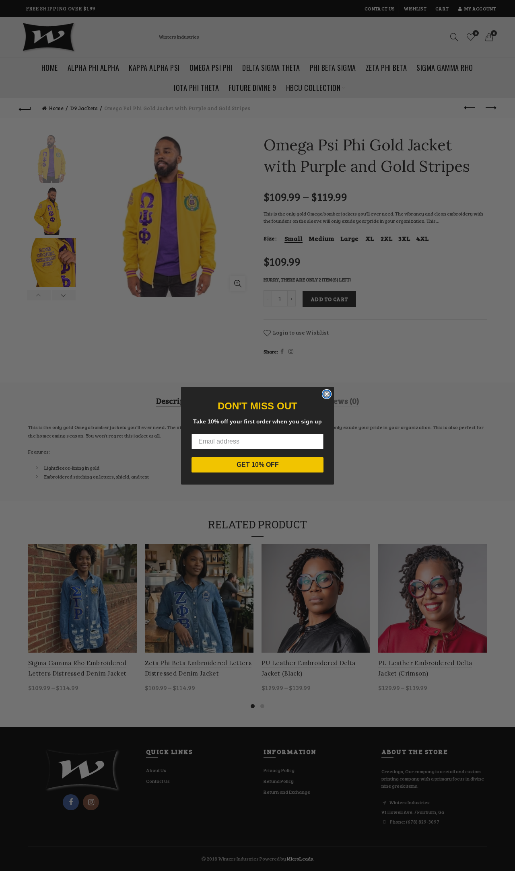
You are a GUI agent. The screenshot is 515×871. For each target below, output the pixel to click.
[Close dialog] (327, 394)
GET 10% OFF (258, 464)
